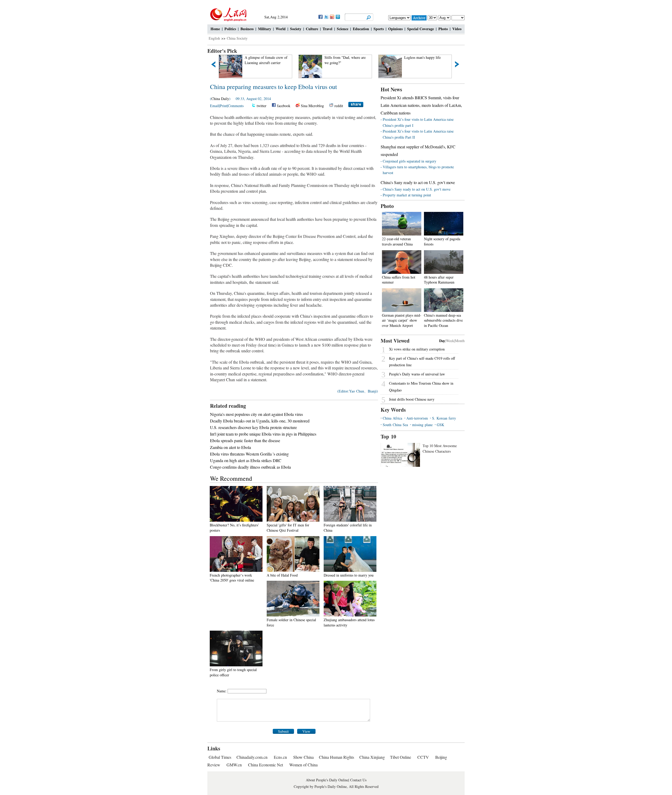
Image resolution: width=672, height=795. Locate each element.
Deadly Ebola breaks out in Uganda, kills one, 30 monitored (259, 420)
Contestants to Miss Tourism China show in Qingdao (421, 386)
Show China (303, 757)
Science (342, 29)
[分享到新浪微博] (332, 16)
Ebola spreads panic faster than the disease (245, 440)
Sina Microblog (312, 105)
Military (264, 29)
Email (214, 105)
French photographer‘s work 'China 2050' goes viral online (232, 578)
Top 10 (388, 436)
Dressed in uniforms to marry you (349, 575)
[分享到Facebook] (320, 16)
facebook (283, 105)
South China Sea (395, 424)
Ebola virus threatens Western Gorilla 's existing (249, 454)
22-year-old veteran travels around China (397, 241)
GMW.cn (235, 764)
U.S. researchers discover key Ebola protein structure (253, 427)
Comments (236, 105)
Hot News (391, 89)
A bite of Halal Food (282, 575)
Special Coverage (420, 29)
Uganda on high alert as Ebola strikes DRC (245, 460)
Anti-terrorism (417, 418)
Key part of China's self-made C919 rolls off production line (422, 361)
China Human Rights (336, 757)
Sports (379, 29)
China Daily (220, 98)
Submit (283, 731)
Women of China (303, 764)
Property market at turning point (407, 194)
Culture (312, 29)
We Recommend (231, 478)
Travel (327, 29)
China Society (237, 38)
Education (361, 29)
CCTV (423, 757)
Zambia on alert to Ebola (230, 447)
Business (247, 29)
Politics (230, 29)
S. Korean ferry (444, 418)
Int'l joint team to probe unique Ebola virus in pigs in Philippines (263, 434)
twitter (261, 105)
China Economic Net (265, 764)
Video (456, 29)
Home (215, 29)
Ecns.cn (280, 757)
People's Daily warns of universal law (417, 374)
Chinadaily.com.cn (252, 757)
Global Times (220, 757)
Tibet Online (400, 757)
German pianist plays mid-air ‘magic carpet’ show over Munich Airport (401, 320)
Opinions (395, 29)
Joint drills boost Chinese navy (411, 399)
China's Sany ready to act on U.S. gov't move (418, 182)
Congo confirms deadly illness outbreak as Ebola (250, 467)
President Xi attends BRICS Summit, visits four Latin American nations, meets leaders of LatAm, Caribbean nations (421, 105)
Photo (443, 29)
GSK (440, 424)
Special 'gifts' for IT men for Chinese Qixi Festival (288, 527)
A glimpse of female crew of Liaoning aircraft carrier (260, 60)
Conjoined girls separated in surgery (409, 161)
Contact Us (358, 779)
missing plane (422, 424)
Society (295, 29)
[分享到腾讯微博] (337, 16)
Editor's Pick (222, 51)
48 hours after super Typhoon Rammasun (439, 280)
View (306, 731)
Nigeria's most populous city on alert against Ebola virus (256, 414)
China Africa (392, 418)
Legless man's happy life (416, 57)
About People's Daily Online (327, 779)
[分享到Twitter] (326, 16)
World (281, 29)
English (214, 38)
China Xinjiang (372, 757)
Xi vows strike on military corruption (417, 349)
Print (223, 105)
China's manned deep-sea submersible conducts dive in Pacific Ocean (443, 320)
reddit (338, 105)
